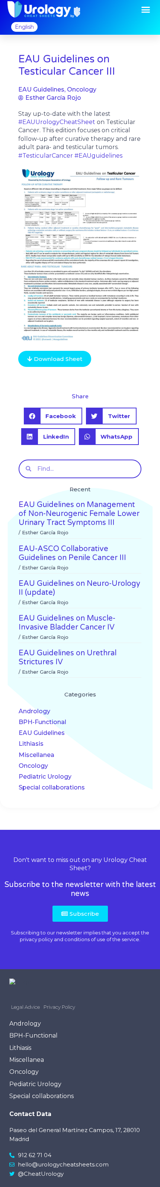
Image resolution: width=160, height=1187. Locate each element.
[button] (146, 10)
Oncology (33, 765)
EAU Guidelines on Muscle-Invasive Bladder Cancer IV (67, 623)
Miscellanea (36, 754)
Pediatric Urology (45, 776)
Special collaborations (52, 787)
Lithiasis (31, 743)
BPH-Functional (42, 722)
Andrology (34, 711)
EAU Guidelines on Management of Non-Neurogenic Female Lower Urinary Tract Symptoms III (79, 513)
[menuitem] (24, 27)
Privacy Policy (59, 1007)
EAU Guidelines (42, 732)
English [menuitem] (24, 27)
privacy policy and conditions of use (62, 939)
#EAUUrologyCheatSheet (56, 122)
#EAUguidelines (98, 155)
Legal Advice (25, 1007)
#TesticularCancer (45, 155)
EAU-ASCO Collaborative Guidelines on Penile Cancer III (72, 553)
